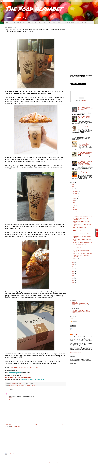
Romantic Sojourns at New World (80, 244)
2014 (73, 275)
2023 (73, 189)
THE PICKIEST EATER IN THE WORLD (80, 310)
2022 (73, 261)
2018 (73, 268)
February (75, 209)
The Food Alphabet (33, 8)
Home (8, 22)
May (74, 204)
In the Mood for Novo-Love (78, 229)
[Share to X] (30, 383)
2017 (73, 269)
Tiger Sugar (15, 385)
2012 (73, 278)
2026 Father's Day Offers (36, 22)
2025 (73, 186)
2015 (73, 273)
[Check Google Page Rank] (73, 326)
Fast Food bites (82, 22)
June (74, 202)
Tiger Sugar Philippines (30, 385)
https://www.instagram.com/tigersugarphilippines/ (25, 367)
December (75, 191)
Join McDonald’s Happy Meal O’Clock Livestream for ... (81, 219)
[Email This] (27, 383)
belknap (48, 462)
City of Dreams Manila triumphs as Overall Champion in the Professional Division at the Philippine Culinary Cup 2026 (85, 163)
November (75, 193)
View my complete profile (75, 352)
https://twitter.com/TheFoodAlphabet (33, 379)
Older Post (63, 424)
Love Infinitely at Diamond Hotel (79, 227)
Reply (10, 399)
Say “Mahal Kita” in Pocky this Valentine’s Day (82, 242)
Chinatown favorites (55, 22)
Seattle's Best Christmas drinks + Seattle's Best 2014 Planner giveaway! (81, 135)
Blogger (57, 462)
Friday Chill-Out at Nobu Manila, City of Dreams (82, 253)
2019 (73, 266)
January (74, 258)
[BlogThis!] (28, 383)
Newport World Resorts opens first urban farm (82, 216)
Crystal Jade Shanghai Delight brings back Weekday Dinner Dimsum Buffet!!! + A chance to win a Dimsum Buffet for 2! (85, 143)
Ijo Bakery (11, 385)
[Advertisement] (35, 440)
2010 (73, 282)
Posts (73, 318)
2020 (73, 264)
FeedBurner (84, 100)
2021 (73, 262)
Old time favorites (19, 22)
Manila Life (74, 302)
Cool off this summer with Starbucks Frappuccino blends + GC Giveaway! (85, 127)
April (74, 205)
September (75, 196)
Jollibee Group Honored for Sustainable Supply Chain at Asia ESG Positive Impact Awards (85, 173)
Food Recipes (69, 22)
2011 (73, 280)
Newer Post (8, 424)
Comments (74, 321)
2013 (73, 277)
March (74, 207)
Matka (10, 397)
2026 (73, 184)
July (74, 200)
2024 (73, 188)
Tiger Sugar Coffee (22, 385)
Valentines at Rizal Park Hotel (79, 246)
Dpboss (10, 393)
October (74, 195)
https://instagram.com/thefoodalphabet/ (18, 377)
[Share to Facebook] (32, 383)
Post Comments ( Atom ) (16, 426)
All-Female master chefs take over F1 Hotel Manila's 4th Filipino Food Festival (85, 153)
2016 (73, 271)
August (74, 198)
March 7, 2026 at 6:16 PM (18, 393)
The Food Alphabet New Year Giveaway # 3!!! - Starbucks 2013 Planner (84, 117)
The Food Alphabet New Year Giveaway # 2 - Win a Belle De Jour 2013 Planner (85, 108)
